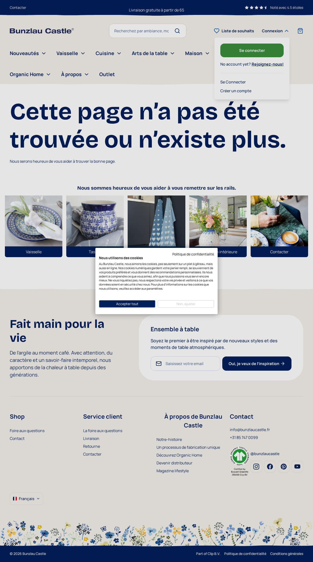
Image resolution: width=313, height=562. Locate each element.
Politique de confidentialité (193, 254)
